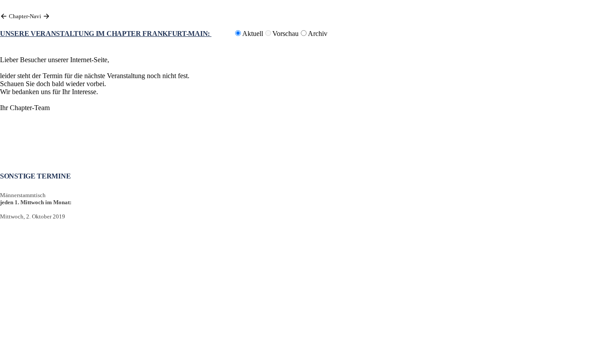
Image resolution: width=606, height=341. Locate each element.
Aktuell (252, 33)
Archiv (317, 33)
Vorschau (285, 33)
